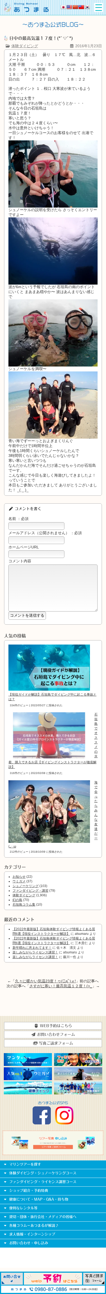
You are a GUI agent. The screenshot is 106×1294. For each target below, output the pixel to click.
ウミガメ (19, 881)
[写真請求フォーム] (94, 1283)
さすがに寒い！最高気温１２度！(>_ (60, 986)
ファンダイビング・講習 (30, 891)
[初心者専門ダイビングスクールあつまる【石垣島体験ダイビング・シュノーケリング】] (26, 10)
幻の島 (17, 900)
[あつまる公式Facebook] (42, 1123)
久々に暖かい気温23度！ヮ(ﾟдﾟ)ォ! (45, 981)
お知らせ (19, 877)
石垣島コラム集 (24, 904)
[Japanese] (63, 7)
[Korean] (87, 7)
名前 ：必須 (18, 518)
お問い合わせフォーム (55, 1034)
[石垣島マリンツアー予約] (53, 1283)
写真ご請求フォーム (55, 1043)
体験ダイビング (24, 46)
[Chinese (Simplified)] (75, 7)
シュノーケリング (26, 886)
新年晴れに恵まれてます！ (32, 948)
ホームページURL (23, 547)
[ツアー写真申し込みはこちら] (53, 1148)
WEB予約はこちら (55, 1026)
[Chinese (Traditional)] (81, 7)
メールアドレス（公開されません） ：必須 (45, 533)
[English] (69, 7)
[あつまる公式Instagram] (64, 1123)
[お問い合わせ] (12, 1283)
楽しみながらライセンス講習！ (35, 952)
